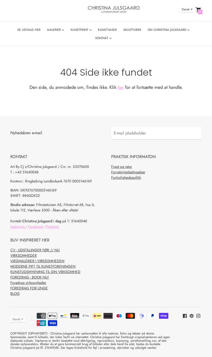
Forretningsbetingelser (128, 172)
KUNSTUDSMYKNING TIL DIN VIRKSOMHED (45, 271)
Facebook (36, 226)
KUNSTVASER (107, 29)
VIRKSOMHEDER (23, 255)
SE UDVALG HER (29, 29)
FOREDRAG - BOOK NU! (29, 277)
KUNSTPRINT (80, 29)
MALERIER (54, 29)
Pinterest (52, 226)
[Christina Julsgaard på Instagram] (198, 315)
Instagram (18, 226)
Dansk (186, 9)
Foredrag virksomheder (28, 282)
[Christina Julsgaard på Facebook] (185, 315)
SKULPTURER (132, 29)
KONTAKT (102, 38)
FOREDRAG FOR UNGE (29, 288)
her (121, 87)
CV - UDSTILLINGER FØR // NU (35, 250)
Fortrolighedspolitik (126, 177)
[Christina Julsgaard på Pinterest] (192, 315)
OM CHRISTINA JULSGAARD (167, 29)
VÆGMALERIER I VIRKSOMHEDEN (37, 260)
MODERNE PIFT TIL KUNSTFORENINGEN (42, 266)
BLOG (15, 293)
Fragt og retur (121, 166)
